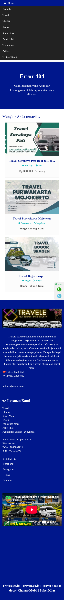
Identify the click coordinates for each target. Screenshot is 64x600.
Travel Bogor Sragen (32, 276)
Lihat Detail (35, 139)
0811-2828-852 (16, 371)
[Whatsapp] (59, 289)
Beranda (6, 9)
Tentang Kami (9, 56)
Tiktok (6, 475)
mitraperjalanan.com (12, 386)
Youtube (7, 480)
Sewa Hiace (8, 32)
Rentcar (6, 26)
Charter (6, 20)
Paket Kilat (8, 39)
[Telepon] (59, 296)
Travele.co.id (15, 336)
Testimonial (8, 45)
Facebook (8, 463)
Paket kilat (7, 427)
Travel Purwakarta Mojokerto (32, 218)
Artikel (6, 50)
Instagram (8, 469)
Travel (5, 15)
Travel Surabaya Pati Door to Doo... (32, 160)
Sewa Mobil (8, 416)
